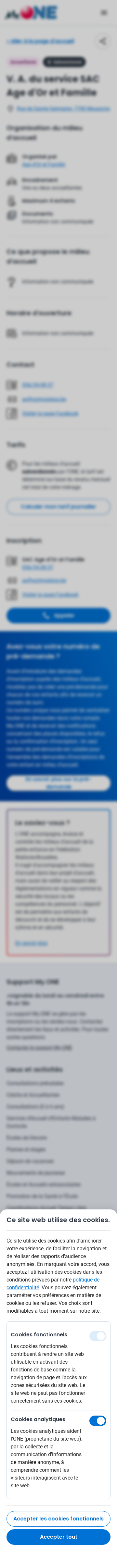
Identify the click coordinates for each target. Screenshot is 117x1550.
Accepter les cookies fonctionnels (58, 1518)
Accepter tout (58, 1537)
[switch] (97, 1421)
